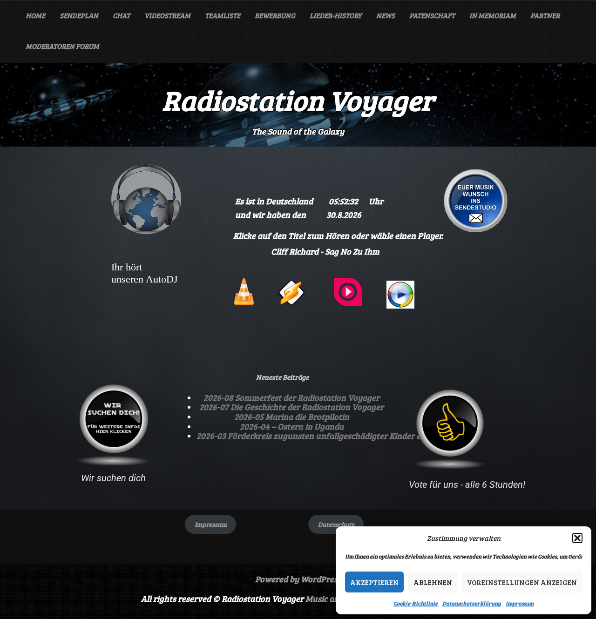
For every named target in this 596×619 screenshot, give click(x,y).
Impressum (520, 603)
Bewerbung (275, 15)
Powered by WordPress (298, 579)
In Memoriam (492, 15)
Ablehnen (432, 582)
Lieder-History (336, 15)
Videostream (167, 15)
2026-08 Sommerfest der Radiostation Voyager (291, 397)
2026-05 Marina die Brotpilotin (291, 416)
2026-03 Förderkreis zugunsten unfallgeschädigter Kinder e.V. (312, 435)
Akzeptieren (374, 582)
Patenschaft (432, 15)
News (385, 15)
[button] (577, 538)
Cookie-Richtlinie (415, 603)
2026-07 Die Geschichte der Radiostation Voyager (291, 406)
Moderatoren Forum (62, 46)
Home (35, 15)
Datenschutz (336, 524)
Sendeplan (79, 15)
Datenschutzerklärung (471, 603)
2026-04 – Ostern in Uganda (292, 426)
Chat (121, 15)
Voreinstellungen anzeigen (522, 582)
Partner (545, 15)
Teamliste (222, 15)
